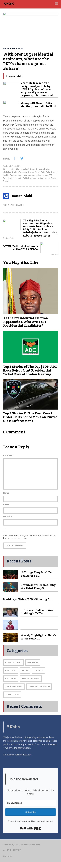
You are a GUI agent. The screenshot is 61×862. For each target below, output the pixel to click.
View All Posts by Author (13, 205)
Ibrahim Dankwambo (12, 175)
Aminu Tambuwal (37, 169)
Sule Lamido (45, 178)
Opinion (38, 670)
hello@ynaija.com (23, 754)
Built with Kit (30, 828)
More (25, 670)
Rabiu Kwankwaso (31, 178)
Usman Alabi (15, 76)
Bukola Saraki (34, 172)
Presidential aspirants (12, 178)
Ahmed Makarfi (22, 169)
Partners (10, 678)
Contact (7, 856)
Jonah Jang (43, 175)
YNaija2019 (17, 166)
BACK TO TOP (14, 850)
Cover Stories (13, 662)
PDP (50, 175)
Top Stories (12, 695)
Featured (7, 166)
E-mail (6, 505)
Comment (8, 455)
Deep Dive (32, 662)
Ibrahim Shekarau (29, 175)
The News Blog (14, 687)
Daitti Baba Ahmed (49, 172)
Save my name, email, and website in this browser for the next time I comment (29, 536)
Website (7, 516)
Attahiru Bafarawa (19, 172)
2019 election (9, 169)
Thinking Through (39, 687)
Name (6, 493)
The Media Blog (31, 678)
